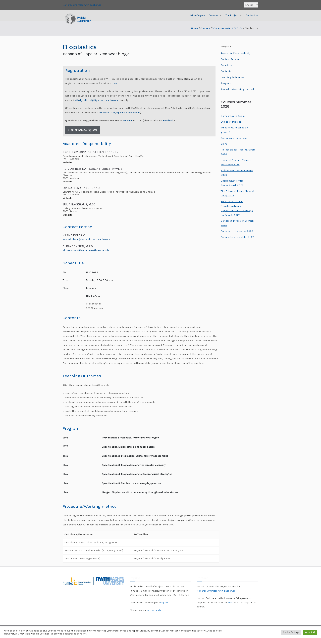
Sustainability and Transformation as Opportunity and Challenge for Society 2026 (237, 208)
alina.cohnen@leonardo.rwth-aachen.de (86, 250)
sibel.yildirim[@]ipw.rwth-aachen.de (97, 100)
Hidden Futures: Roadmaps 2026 (237, 172)
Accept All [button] (310, 632)
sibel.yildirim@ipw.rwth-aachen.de (119, 112)
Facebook (168, 120)
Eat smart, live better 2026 (237, 231)
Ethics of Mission (231, 121)
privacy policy (155, 610)
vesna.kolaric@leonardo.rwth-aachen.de (86, 239)
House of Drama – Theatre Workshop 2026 (236, 162)
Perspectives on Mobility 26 (237, 236)
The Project (232, 15)
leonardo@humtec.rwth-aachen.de (82, 5)
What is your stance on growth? (234, 130)
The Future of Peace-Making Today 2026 (237, 193)
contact (127, 120)
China (224, 143)
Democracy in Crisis (233, 115)
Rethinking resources (234, 137)
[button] (220, 15)
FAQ (116, 83)
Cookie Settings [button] (291, 632)
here (230, 602)
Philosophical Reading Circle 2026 (238, 152)
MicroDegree (197, 15)
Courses (213, 15)
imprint (164, 602)
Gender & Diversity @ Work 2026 (237, 223)
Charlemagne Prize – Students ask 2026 (233, 183)
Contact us (252, 15)
